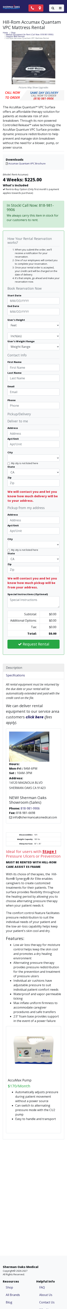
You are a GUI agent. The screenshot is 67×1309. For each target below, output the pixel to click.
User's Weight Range (21, 341)
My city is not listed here (24, 463)
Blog (9, 1302)
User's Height (16, 320)
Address (12, 428)
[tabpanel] (33, 909)
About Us (45, 1295)
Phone (11, 400)
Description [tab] (14, 668)
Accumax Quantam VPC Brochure (27, 163)
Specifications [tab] (15, 675)
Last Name (14, 372)
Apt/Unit (13, 438)
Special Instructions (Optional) (27, 594)
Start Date (14, 295)
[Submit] (53, 8)
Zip (9, 477)
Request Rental (35, 644)
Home (5, 32)
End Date (13, 306)
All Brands (13, 1295)
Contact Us (47, 1302)
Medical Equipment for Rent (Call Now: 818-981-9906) (29, 34)
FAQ (42, 1287)
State (11, 466)
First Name (14, 362)
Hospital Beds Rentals (15, 36)
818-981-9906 (30, 808)
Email (10, 386)
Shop (13, 32)
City (10, 452)
